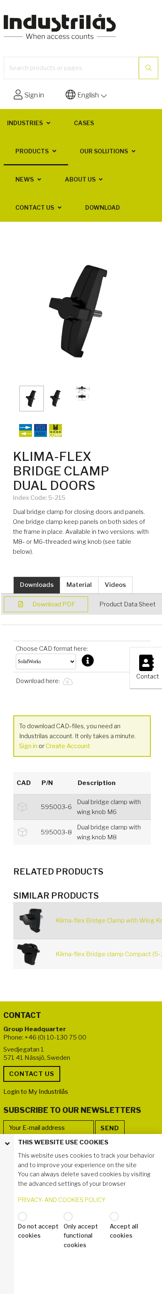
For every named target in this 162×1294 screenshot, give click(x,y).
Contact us (34, 207)
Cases (84, 122)
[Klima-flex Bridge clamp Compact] (33, 954)
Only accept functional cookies (81, 1235)
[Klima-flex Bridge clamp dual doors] (82, 309)
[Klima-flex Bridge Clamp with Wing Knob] (33, 920)
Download (102, 207)
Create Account (68, 746)
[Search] (148, 68)
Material (79, 585)
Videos (115, 585)
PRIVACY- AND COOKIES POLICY (62, 1199)
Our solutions (104, 151)
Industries (25, 122)
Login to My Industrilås (35, 1091)
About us (80, 179)
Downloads (37, 585)
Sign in (28, 746)
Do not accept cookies (38, 1231)
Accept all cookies (124, 1231)
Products (32, 151)
